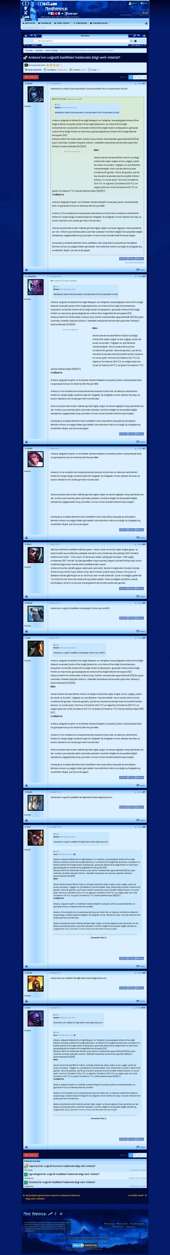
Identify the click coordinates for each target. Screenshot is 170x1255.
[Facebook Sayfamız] (55, 1214)
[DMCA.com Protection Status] (85, 1247)
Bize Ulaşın (131, 1226)
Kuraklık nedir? (136, 1195)
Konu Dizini (110, 1223)
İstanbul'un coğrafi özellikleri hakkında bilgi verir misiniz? (62, 1182)
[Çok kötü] (47, 65)
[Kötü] (50, 65)
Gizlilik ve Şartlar (138, 1223)
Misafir (145, 13)
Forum (29, 50)
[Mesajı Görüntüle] (74, 854)
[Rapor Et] (26, 269)
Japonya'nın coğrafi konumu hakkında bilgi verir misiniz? (62, 1166)
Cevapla (142, 270)
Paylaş (132, 259)
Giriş (145, 3)
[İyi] (57, 65)
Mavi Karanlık (38, 1222)
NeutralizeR (104, 1239)
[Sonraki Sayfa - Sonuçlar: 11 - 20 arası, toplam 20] (144, 77)
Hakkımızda (119, 1226)
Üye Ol (134, 3)
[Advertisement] (72, 169)
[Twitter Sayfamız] (61, 1214)
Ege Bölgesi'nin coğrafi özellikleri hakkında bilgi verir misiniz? (64, 1174)
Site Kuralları (123, 1223)
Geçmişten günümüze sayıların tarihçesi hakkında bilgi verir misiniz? (53, 1197)
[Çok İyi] (60, 65)
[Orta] (54, 65)
